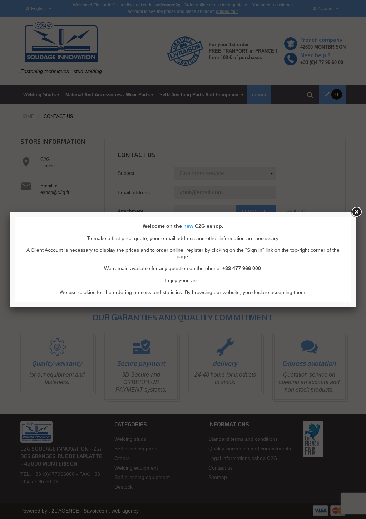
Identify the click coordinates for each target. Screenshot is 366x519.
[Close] (356, 212)
